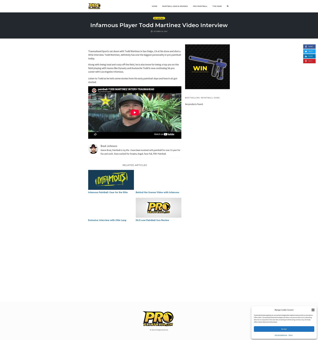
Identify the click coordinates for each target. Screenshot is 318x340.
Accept (284, 329)
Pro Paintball (200, 6)
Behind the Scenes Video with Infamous (157, 192)
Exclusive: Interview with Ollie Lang (107, 220)
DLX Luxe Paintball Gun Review (152, 220)
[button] (313, 310)
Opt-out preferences (281, 335)
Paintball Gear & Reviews (175, 6)
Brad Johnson (109, 146)
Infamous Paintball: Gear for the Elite (108, 192)
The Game (217, 6)
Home (154, 6)
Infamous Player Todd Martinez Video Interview (159, 25)
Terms (290, 335)
